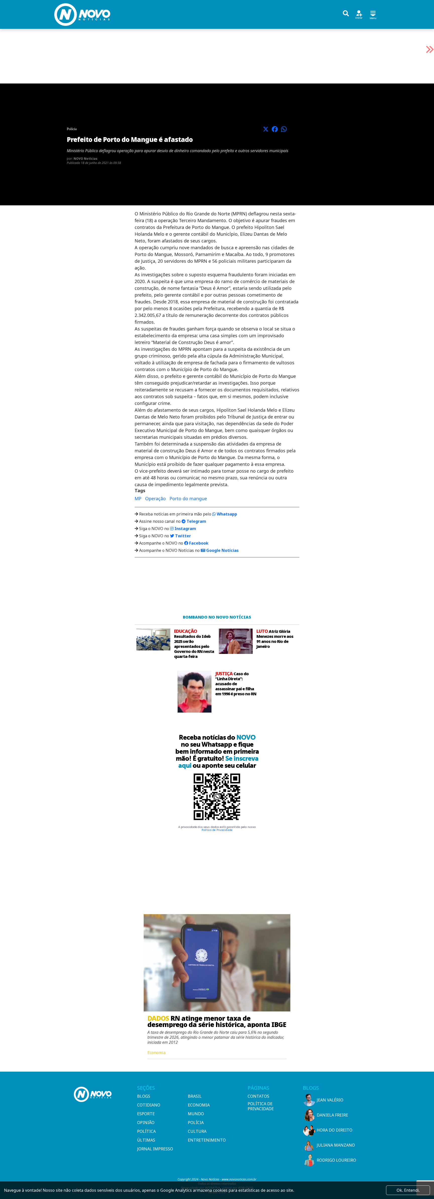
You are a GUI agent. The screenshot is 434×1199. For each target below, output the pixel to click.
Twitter (182, 536)
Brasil (195, 1096)
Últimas (146, 1140)
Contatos (258, 1096)
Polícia (196, 1122)
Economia (199, 1104)
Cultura (197, 1131)
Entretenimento (207, 1140)
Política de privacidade (261, 1106)
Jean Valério (330, 1100)
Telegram (196, 521)
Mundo (196, 1113)
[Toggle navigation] (373, 14)
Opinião (145, 1122)
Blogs (143, 1096)
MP (138, 498)
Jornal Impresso (155, 1148)
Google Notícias (222, 550)
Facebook (198, 543)
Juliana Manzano (336, 1145)
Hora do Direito (334, 1130)
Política (146, 1131)
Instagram (185, 528)
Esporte (146, 1113)
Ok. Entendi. (408, 1190)
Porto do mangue (188, 498)
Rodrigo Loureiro (336, 1160)
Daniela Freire (332, 1115)
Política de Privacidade (217, 830)
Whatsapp (226, 514)
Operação (155, 498)
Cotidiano (148, 1104)
